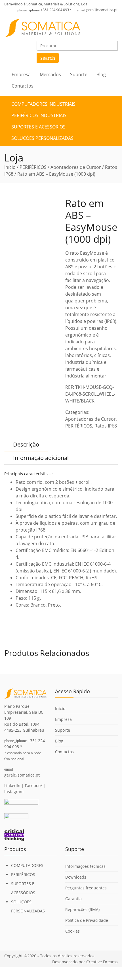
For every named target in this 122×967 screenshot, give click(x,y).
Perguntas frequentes (86, 888)
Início (10, 167)
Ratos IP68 (105, 426)
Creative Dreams (102, 961)
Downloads (75, 877)
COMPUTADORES (27, 865)
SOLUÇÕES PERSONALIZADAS (42, 138)
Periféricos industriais (38, 115)
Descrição (26, 444)
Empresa (21, 74)
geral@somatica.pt (102, 9)
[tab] (26, 444)
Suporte (78, 74)
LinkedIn (12, 785)
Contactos (22, 86)
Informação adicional (41, 458)
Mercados (50, 74)
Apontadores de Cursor (76, 167)
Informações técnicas (85, 866)
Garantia (73, 898)
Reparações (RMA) (82, 909)
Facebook (34, 785)
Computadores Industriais (43, 104)
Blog (101, 74)
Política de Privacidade (86, 920)
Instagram (14, 791)
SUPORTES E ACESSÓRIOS (38, 127)
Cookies (72, 931)
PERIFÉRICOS (33, 167)
